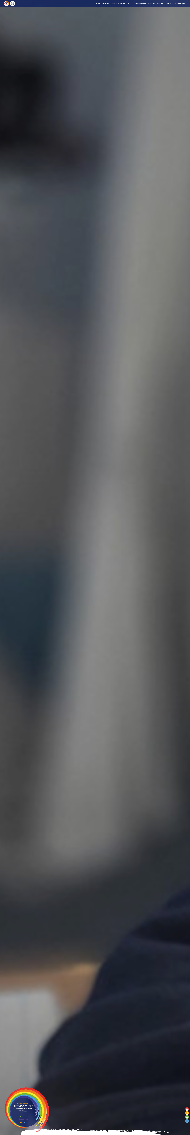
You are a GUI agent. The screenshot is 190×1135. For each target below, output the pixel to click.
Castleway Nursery (155, 3)
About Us (105, 3)
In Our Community (181, 3)
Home (98, 3)
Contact (169, 3)
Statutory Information (120, 3)
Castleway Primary (139, 3)
